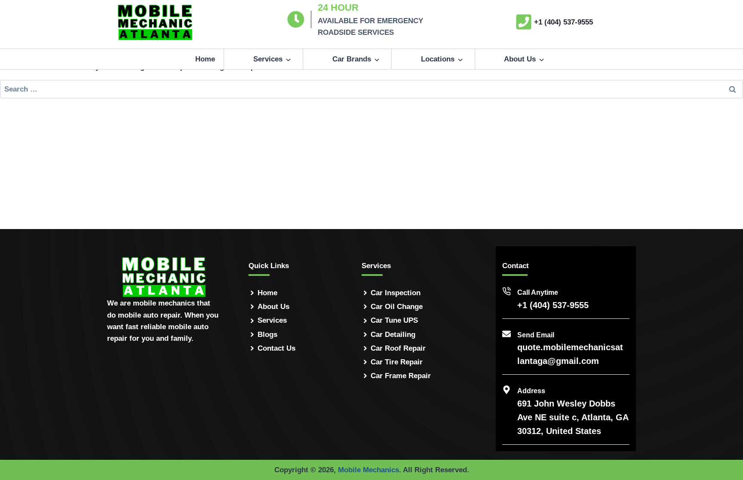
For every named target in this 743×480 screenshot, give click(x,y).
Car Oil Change (397, 307)
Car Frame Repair (401, 376)
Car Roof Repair (398, 348)
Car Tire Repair (397, 362)
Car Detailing (393, 334)
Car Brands (351, 59)
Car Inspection (396, 293)
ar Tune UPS (397, 320)
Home (205, 59)
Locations (437, 59)
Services (267, 59)
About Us (520, 59)
